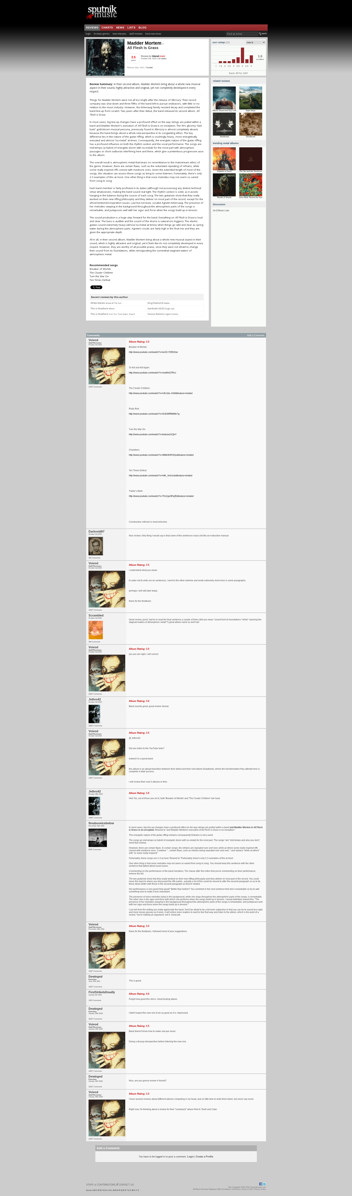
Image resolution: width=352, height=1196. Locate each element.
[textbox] (242, 34)
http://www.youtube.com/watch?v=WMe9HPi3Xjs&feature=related (161, 455)
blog (142, 27)
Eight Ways (250, 110)
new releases (119, 33)
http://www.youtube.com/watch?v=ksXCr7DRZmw (153, 352)
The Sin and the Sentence (250, 171)
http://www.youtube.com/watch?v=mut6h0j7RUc (152, 372)
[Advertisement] (238, 271)
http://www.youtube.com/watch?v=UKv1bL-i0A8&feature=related (160, 393)
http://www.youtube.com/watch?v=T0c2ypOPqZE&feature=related (161, 496)
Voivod (155, 56)
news (120, 27)
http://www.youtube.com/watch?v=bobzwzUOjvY (153, 434)
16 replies (162, 58)
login (88, 33)
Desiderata (224, 137)
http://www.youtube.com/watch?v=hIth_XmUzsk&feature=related (160, 475)
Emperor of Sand (224, 171)
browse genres (101, 33)
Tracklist (149, 67)
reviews (92, 27)
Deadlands (250, 137)
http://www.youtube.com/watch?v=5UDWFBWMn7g (154, 414)
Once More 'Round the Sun (250, 197)
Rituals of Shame (224, 197)
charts (107, 27)
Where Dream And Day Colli (224, 110)
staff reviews (135, 33)
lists (131, 27)
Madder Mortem (144, 43)
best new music (153, 33)
